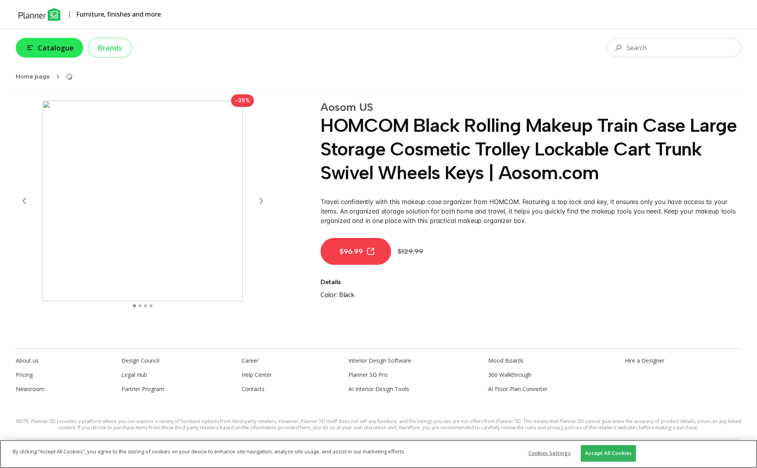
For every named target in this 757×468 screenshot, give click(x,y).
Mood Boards (506, 360)
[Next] (261, 201)
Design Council (140, 360)
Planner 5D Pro (368, 374)
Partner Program (142, 389)
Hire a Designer (644, 360)
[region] (378, 454)
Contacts (253, 389)
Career (250, 360)
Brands (110, 47)
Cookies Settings (549, 453)
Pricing (24, 374)
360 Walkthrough (509, 374)
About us (27, 360)
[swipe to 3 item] (151, 305)
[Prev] (24, 201)
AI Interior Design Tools (379, 389)
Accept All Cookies (608, 453)
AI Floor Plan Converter (518, 389)
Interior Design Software (380, 360)
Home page (33, 76)
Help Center (257, 374)
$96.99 (351, 251)
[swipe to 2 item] (145, 305)
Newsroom (30, 389)
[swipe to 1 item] (140, 305)
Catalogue (56, 47)
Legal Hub (134, 374)
